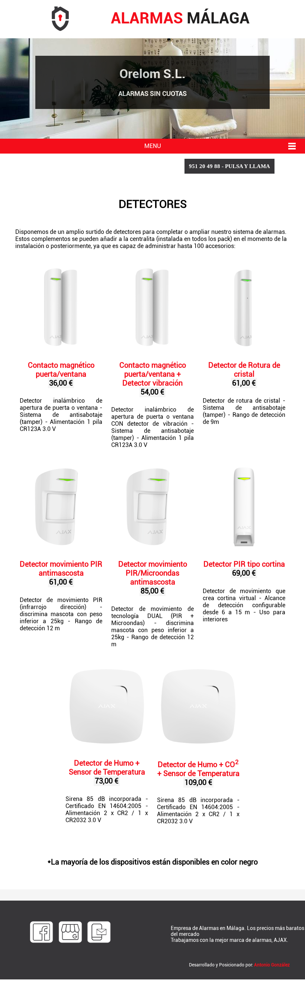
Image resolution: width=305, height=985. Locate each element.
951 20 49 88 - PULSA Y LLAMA (229, 166)
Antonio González (272, 965)
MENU (152, 145)
